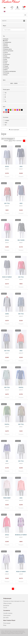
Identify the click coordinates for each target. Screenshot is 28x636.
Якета (5, 69)
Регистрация (6, 623)
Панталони (7, 54)
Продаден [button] (7, 176)
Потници (6, 73)
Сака (5, 62)
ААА (6, 122)
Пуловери (7, 57)
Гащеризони (7, 42)
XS (5, 92)
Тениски (6, 68)
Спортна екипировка (10, 71)
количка (23, 8)
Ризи (5, 59)
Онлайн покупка (7, 613)
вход (12, 9)
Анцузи (6, 39)
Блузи (6, 40)
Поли (5, 56)
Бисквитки (6, 605)
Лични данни (6, 615)
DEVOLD (7, 166)
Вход (4, 625)
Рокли (6, 61)
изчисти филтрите (14, 129)
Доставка (6, 617)
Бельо (6, 74)
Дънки (6, 44)
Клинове (6, 47)
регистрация (17, 9)
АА (5, 124)
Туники (6, 66)
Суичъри (6, 64)
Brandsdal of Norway (21, 535)
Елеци (6, 45)
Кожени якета (8, 49)
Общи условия (7, 603)
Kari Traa (7, 203)
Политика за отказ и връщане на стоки (14, 601)
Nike (7, 461)
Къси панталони (8, 50)
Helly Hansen (21, 240)
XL (5, 101)
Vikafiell (21, 387)
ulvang (7, 314)
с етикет (7, 120)
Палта (6, 52)
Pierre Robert (7, 498)
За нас (5, 607)
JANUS (21, 166)
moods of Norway (7, 277)
